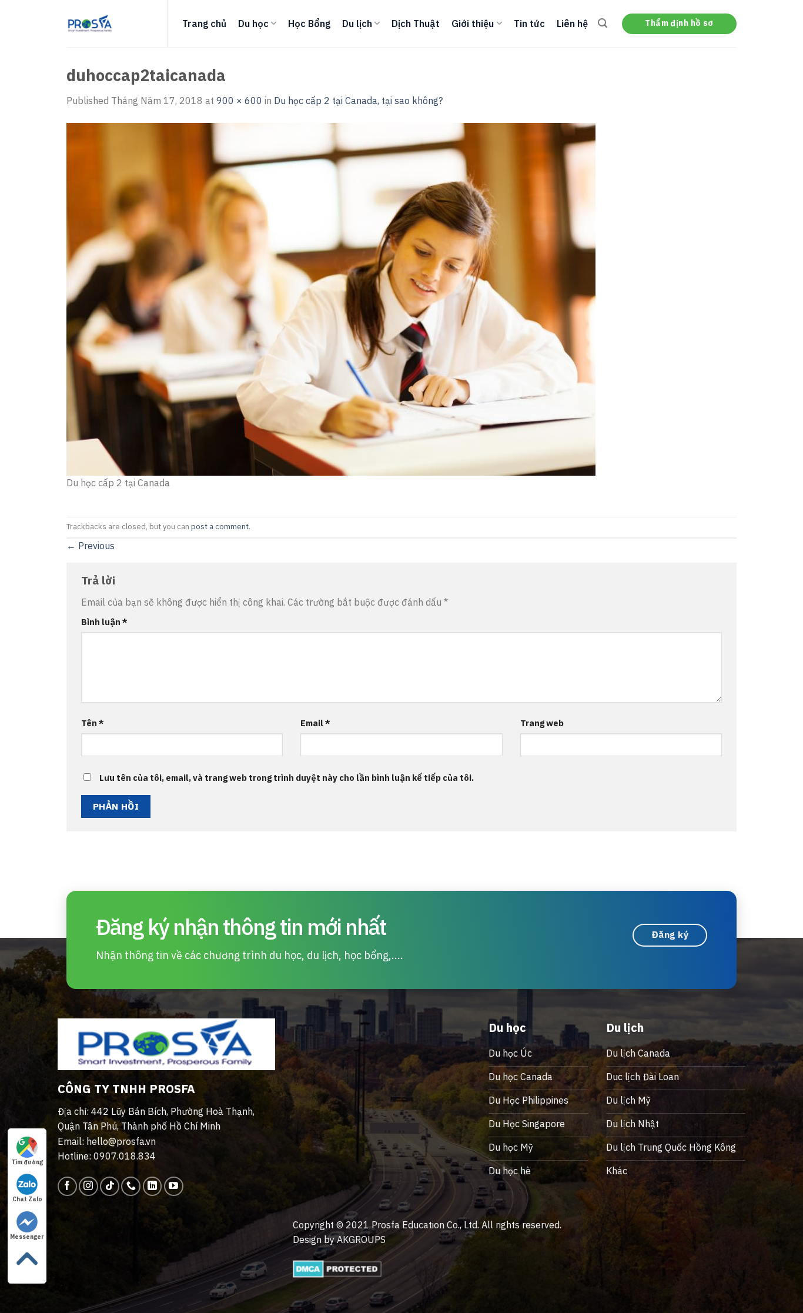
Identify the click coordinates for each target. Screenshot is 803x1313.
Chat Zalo (27, 1199)
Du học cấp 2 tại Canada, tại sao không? (358, 100)
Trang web (542, 723)
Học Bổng (309, 23)
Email (315, 723)
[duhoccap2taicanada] (330, 298)
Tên (92, 723)
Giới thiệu (472, 23)
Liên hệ (572, 23)
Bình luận (104, 621)
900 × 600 (239, 100)
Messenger (27, 1237)
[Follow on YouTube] (173, 1186)
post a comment (220, 527)
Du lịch (357, 23)
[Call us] (130, 1186)
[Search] (602, 23)
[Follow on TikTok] (109, 1186)
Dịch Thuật (416, 23)
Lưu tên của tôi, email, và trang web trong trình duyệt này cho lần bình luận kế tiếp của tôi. (286, 777)
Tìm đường (27, 1162)
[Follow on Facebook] (67, 1186)
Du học (253, 23)
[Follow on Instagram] (88, 1186)
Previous (90, 546)
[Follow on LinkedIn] (152, 1186)
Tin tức (529, 23)
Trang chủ (204, 23)
